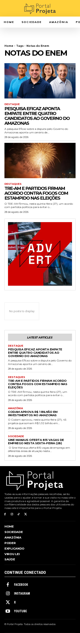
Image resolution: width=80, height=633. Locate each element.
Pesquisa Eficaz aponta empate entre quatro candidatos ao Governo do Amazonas (37, 116)
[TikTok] (18, 514)
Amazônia (15, 408)
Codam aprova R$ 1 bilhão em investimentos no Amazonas (33, 413)
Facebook (21, 584)
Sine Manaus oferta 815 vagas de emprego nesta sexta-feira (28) (36, 441)
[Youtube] (7, 611)
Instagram (22, 593)
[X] (25, 514)
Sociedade (16, 436)
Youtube (20, 611)
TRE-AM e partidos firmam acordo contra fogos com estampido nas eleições (36, 193)
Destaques (13, 184)
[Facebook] (5, 514)
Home (8, 45)
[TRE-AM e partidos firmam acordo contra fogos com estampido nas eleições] (40, 160)
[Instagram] (12, 514)
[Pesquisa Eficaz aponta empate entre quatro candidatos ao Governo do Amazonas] (40, 80)
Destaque (12, 104)
